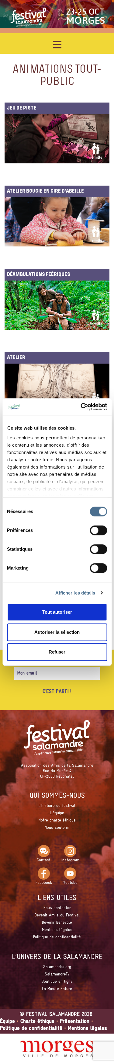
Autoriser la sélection (57, 632)
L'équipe (57, 813)
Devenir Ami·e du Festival (57, 915)
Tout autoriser (57, 612)
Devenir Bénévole (57, 922)
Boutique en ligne (57, 981)
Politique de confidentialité (57, 937)
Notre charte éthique (57, 820)
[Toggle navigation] (57, 44)
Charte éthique (37, 1021)
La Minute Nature (57, 989)
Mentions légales (57, 930)
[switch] (98, 530)
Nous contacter (57, 908)
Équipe (7, 1021)
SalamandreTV (57, 974)
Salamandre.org (57, 967)
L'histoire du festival (57, 806)
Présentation (74, 1021)
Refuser (57, 651)
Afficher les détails (75, 592)
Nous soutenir (57, 827)
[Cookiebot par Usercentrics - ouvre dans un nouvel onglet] (81, 407)
